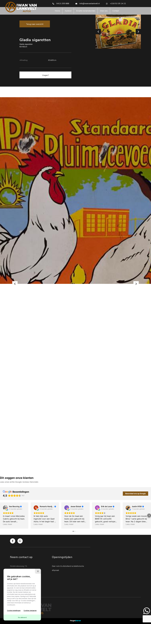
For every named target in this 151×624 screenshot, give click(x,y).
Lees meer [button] (7, 524)
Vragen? (45, 75)
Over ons (104, 11)
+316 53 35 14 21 (117, 3)
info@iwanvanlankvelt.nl (89, 3)
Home (57, 11)
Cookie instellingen (14, 610)
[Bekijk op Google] (5, 507)
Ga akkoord (22, 617)
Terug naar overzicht (34, 24)
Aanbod (68, 11)
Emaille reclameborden (85, 11)
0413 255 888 (62, 3)
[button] (2, 515)
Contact (115, 11)
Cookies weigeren (30, 610)
